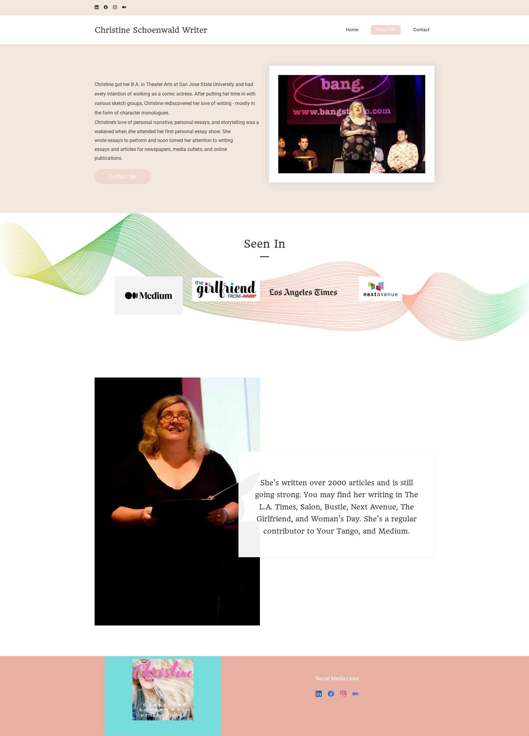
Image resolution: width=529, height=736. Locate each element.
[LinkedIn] (318, 693)
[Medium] (355, 693)
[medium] (124, 8)
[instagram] (115, 8)
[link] (351, 80)
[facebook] (106, 8)
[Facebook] (331, 693)
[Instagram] (343, 693)
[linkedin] (97, 8)
